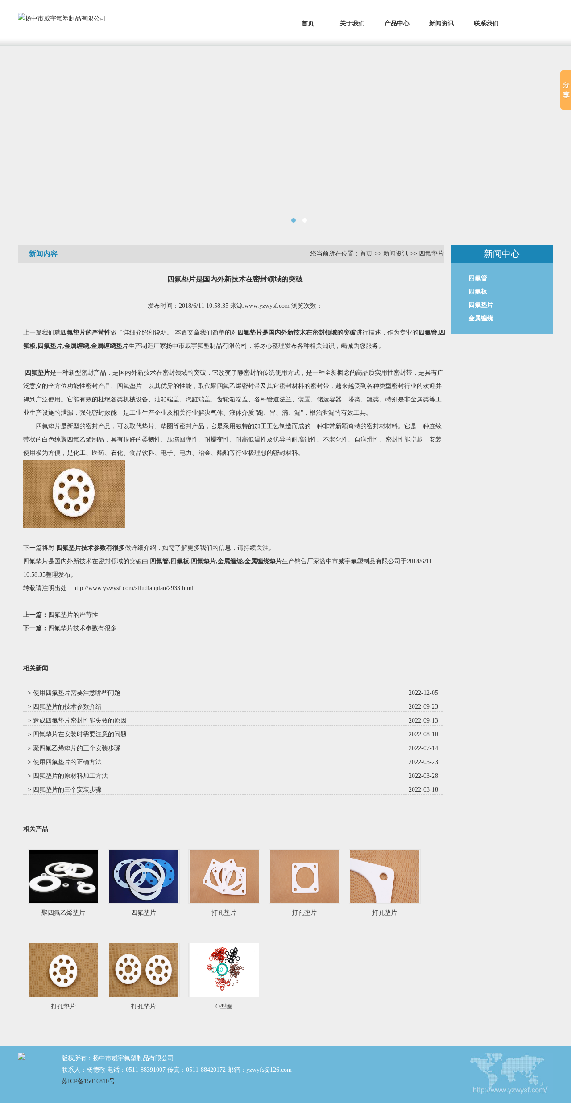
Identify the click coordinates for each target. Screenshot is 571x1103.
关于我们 (352, 23)
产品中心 (397, 23)
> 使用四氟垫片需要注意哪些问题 (74, 693)
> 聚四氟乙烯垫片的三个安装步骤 (74, 748)
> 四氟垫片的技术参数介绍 (65, 706)
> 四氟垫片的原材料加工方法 (68, 776)
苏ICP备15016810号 (88, 1081)
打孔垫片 (223, 912)
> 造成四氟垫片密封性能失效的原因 (77, 720)
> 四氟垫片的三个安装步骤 (65, 789)
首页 (308, 23)
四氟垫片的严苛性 (86, 332)
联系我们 (486, 23)
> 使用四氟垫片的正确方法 (65, 762)
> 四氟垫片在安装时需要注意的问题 (77, 734)
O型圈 (223, 1006)
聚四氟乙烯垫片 (63, 912)
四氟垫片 (431, 253)
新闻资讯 (441, 23)
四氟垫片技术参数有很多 (90, 548)
